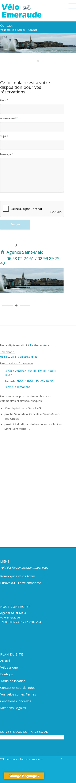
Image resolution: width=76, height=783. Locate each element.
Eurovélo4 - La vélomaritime (20, 583)
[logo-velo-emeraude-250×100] (30, 10)
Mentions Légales (13, 708)
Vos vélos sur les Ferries (18, 694)
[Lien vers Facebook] (61, 759)
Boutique (6, 674)
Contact (6, 25)
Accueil (5, 660)
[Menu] (70, 6)
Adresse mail (9, 118)
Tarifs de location (12, 681)
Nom (4, 100)
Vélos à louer (9, 667)
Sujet (4, 136)
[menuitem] (70, 6)
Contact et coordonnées (17, 687)
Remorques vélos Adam (17, 576)
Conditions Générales (15, 701)
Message (6, 154)
